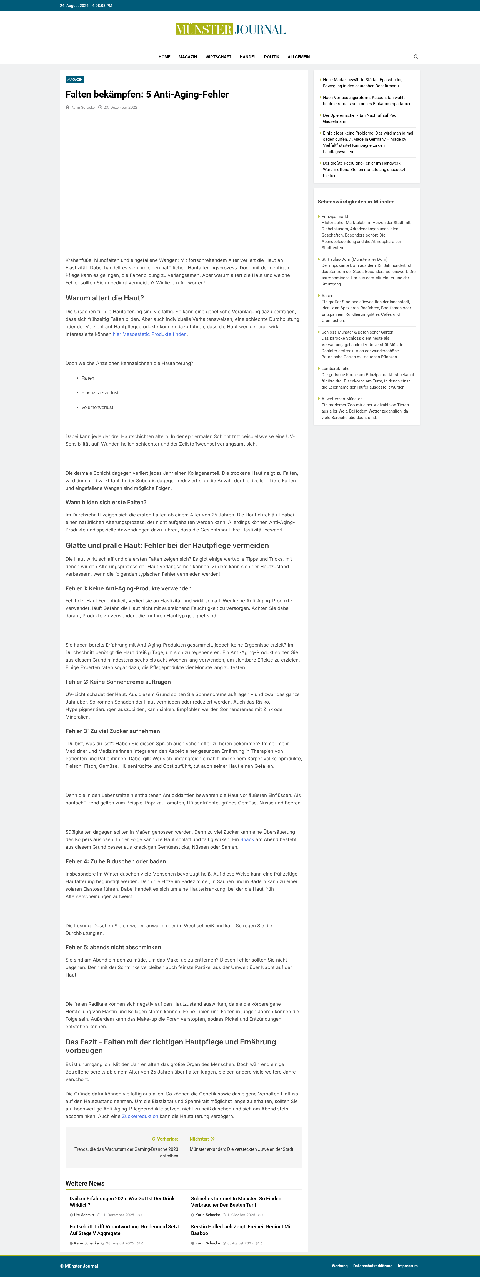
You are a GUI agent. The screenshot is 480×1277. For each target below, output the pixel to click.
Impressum (408, 1266)
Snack (247, 839)
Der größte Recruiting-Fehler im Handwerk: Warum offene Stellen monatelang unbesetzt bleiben (364, 169)
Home (164, 56)
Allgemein (299, 56)
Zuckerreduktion (140, 1116)
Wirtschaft (218, 56)
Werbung (340, 1266)
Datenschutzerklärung (372, 1266)
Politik (271, 56)
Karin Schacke (83, 107)
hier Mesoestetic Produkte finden (150, 334)
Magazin (188, 56)
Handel (248, 56)
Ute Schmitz (84, 1215)
